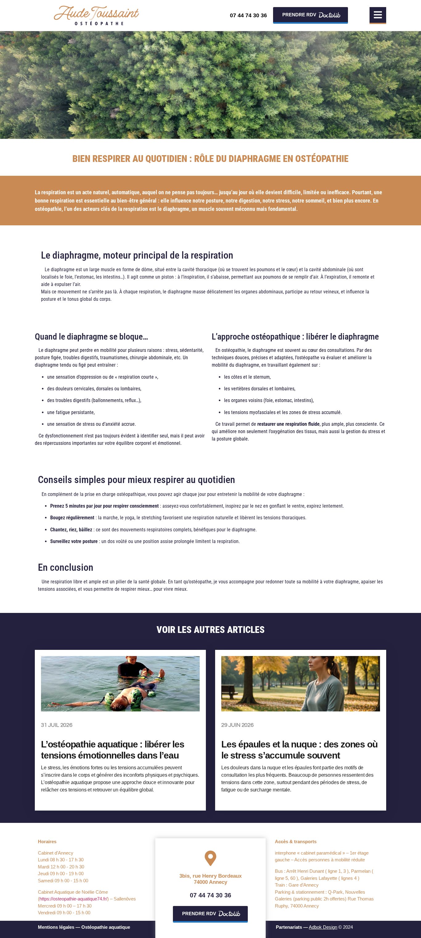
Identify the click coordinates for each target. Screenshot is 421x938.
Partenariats (289, 927)
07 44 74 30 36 (248, 15)
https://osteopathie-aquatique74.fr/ (73, 898)
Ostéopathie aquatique (105, 927)
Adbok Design (323, 927)
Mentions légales (56, 927)
